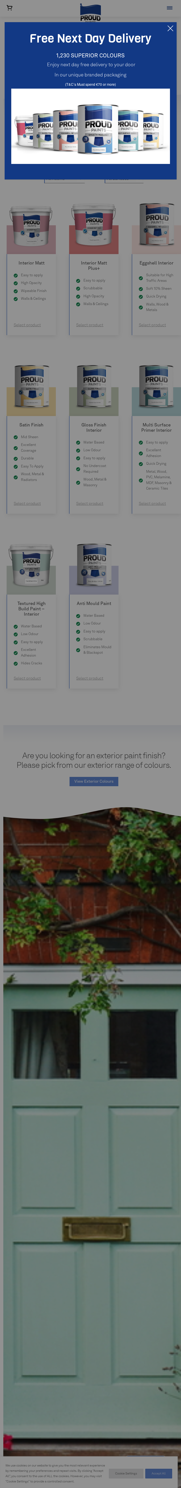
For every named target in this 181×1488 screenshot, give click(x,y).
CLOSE (170, 28)
